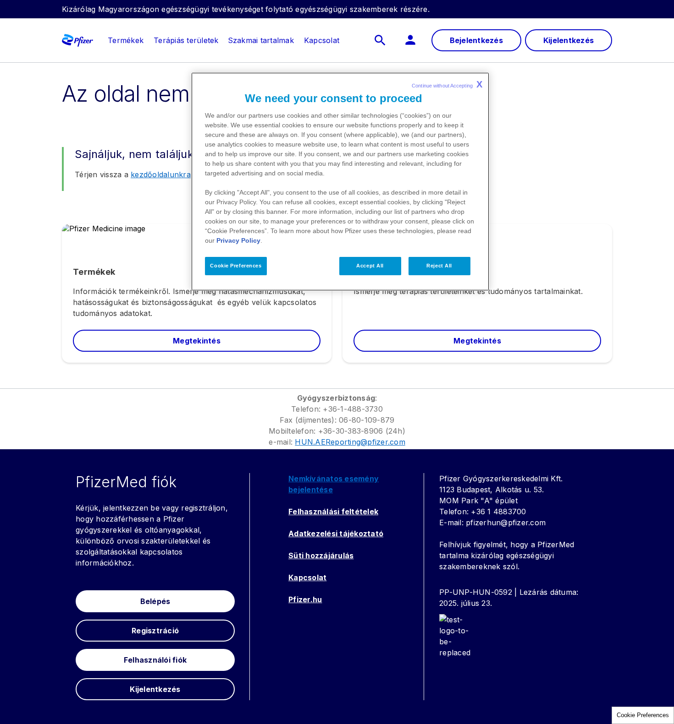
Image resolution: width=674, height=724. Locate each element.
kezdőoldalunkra (161, 174)
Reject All (439, 265)
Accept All (370, 265)
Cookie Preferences (643, 715)
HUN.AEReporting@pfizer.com (350, 441)
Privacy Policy (238, 240)
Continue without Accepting (447, 84)
